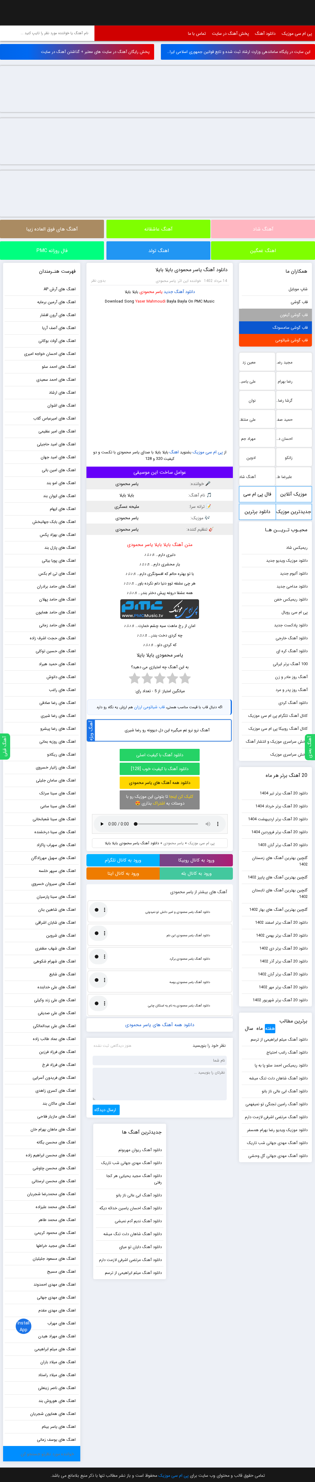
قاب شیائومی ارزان (149, 707)
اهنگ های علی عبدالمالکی (54, 1026)
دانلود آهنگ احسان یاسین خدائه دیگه (130, 1208)
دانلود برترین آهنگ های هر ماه (257, 514)
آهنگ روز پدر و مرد (292, 690)
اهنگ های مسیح (61, 1271)
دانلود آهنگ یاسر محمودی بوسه (189, 982)
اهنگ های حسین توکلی (56, 651)
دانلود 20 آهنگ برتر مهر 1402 (283, 987)
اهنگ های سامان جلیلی (56, 780)
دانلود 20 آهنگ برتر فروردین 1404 (279, 832)
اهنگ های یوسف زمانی (56, 1439)
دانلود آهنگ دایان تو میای (140, 1247)
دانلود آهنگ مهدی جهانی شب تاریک (277, 1143)
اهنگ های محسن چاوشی (54, 1168)
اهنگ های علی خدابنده (57, 987)
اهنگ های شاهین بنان (57, 909)
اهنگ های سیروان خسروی (53, 884)
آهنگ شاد (263, 229)
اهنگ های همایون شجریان (53, 1414)
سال (249, 1028)
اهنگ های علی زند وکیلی (55, 1000)
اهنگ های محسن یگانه (56, 1142)
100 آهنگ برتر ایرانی (290, 664)
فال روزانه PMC (52, 251)
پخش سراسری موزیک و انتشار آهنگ (277, 741)
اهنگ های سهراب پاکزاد (56, 845)
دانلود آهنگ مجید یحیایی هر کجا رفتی (134, 1179)
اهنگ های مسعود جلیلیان (54, 1258)
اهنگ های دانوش (61, 677)
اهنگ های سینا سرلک (57, 793)
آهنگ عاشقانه (158, 229)
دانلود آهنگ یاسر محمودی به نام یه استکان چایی (179, 1005)
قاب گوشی (299, 302)
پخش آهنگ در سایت (230, 33)
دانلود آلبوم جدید (294, 573)
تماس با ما (197, 33)
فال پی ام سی (257, 494)
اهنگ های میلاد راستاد (57, 1375)
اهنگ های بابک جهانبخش (54, 522)
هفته (270, 1028)
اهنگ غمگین (263, 251)
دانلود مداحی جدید (292, 586)
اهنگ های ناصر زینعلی (57, 1388)
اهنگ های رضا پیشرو (58, 728)
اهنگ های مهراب (61, 1323)
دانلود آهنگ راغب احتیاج (287, 1052)
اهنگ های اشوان (61, 405)
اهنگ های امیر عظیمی (57, 431)
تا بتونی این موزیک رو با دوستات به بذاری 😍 (159, 800)
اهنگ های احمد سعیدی (56, 379)
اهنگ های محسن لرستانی (54, 1181)
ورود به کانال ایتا (123, 873)
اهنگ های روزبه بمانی (57, 741)
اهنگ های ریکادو (61, 754)
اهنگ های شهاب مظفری (55, 948)
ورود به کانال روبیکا (196, 860)
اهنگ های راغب (62, 690)
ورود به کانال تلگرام (123, 860)
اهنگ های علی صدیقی (57, 1013)
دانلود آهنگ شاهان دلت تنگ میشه (278, 1078)
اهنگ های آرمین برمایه (56, 302)
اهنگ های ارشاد (62, 392)
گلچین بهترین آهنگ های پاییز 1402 (278, 877)
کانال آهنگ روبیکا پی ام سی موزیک (278, 728)
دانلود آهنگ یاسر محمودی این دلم (188, 935)
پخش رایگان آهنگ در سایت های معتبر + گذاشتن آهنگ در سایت (95, 52)
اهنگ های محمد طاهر (57, 1220)
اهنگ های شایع (62, 974)
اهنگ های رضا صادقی (57, 703)
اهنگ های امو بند (61, 483)
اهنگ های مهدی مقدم (57, 1310)
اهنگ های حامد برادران (56, 586)
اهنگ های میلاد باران (58, 1362)
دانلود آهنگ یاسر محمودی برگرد (189, 959)
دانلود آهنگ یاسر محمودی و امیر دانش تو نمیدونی (178, 912)
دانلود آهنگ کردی (293, 703)
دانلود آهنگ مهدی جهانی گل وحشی (278, 1156)
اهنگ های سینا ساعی (58, 806)
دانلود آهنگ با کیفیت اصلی (159, 755)
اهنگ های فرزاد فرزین (57, 1052)
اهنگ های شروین (61, 935)
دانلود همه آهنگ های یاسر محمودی (159, 782)
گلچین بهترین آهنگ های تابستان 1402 (280, 893)
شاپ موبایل (298, 289)
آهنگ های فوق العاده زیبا (52, 229)
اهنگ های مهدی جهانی (56, 1297)
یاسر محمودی (150, 291)
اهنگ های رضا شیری (58, 716)
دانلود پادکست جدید (291, 625)
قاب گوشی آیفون (294, 315)
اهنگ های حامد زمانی (57, 625)
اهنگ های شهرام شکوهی (55, 961)
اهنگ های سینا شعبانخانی (54, 819)
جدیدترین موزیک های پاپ (293, 514)
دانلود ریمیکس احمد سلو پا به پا (281, 1065)
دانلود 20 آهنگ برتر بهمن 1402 (282, 935)
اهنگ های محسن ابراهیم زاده (51, 1155)
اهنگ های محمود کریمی (55, 1233)
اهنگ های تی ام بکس (57, 573)
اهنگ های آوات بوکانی (57, 341)
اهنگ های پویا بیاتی (59, 560)
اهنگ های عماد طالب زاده (54, 1039)
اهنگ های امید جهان (58, 457)
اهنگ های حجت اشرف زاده (53, 638)
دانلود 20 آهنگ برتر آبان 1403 (283, 845)
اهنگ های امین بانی (59, 470)
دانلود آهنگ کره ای (292, 651)
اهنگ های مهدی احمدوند (55, 1284)
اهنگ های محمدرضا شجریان (51, 1194)
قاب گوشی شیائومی (291, 340)
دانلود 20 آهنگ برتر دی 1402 (283, 948)
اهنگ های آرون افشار (58, 315)
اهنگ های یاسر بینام (59, 1427)
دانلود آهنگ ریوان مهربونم (140, 1150)
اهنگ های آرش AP (60, 289)
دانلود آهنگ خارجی (292, 638)
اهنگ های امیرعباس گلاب (54, 418)
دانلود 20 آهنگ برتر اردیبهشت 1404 (278, 819)
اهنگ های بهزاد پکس (58, 535)
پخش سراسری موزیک (289, 754)
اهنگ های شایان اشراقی (55, 922)
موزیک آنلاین (293, 494)
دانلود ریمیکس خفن (291, 599)
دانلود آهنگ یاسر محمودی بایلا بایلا (191, 270)
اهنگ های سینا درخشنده (55, 832)
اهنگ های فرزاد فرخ (59, 1065)
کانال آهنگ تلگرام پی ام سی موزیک (278, 716)
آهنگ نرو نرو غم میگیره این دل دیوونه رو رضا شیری (167, 730)
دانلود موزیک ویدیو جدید (287, 560)
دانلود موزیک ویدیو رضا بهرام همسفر (277, 1130)
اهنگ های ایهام (63, 509)
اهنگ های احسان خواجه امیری (50, 354)
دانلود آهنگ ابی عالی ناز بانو (285, 1091)
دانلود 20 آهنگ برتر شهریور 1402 (280, 1000)
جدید (168, 291)
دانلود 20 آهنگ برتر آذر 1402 (284, 961)
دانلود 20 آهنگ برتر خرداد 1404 (281, 806)
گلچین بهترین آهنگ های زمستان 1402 (280, 861)
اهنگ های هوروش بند (57, 1401)
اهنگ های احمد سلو (59, 366)
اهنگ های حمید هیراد (57, 664)
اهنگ (174, 452)
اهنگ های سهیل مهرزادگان (53, 858)
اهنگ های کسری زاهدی (55, 1090)
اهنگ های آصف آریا (59, 328)
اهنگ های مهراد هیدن (57, 1336)
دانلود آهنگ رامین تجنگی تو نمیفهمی (276, 1104)
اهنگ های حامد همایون (56, 612)
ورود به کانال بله (196, 873)
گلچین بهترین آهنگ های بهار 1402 (278, 909)
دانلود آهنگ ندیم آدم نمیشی (138, 1221)
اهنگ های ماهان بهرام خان (53, 1129)
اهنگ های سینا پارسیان (56, 897)
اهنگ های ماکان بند (59, 1103)
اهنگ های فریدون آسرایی (54, 1077)
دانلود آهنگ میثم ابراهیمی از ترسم (279, 1039)
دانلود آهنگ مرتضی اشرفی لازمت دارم (276, 1117)
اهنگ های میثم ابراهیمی (55, 1349)
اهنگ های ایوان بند (59, 496)
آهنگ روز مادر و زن (291, 677)
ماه (260, 1028)
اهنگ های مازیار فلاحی (56, 1116)
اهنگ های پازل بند (60, 547)
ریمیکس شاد (297, 547)
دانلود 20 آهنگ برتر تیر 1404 (284, 793)
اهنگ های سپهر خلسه (57, 871)
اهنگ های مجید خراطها (56, 1246)
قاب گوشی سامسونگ (290, 327)
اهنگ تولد (158, 251)
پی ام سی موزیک (20, 13)
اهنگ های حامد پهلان (57, 599)
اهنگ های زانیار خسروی (56, 767)
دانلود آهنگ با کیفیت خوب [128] (160, 768)
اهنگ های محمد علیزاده (56, 1207)
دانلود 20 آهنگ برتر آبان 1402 (283, 974)
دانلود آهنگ (265, 33)
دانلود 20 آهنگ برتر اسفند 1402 (281, 922)
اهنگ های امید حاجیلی (56, 444)
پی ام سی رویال (294, 612)
